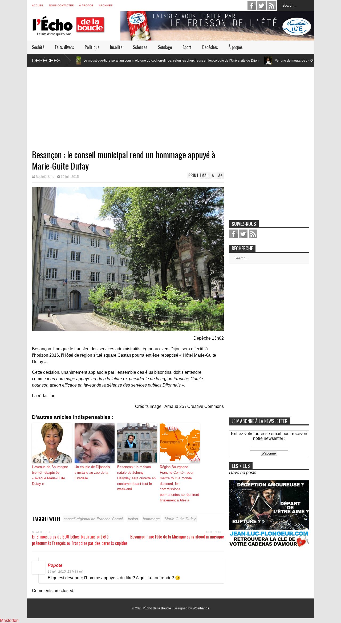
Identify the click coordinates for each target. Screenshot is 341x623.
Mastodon (9, 620)
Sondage (165, 47)
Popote (55, 565)
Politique (92, 47)
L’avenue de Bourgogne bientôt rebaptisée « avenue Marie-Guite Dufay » (50, 475)
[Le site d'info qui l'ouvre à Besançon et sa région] (76, 32)
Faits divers (64, 47)
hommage (151, 519)
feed (271, 5)
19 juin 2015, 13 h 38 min (66, 571)
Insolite (116, 47)
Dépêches (210, 47)
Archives (106, 5)
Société (38, 47)
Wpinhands (201, 608)
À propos (86, 5)
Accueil (38, 5)
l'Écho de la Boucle (157, 608)
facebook (251, 5)
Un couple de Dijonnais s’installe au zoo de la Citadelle (92, 472)
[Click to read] (237, 61)
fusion (133, 519)
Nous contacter (61, 5)
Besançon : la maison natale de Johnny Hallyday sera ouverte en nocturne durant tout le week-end (136, 478)
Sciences (140, 47)
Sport (187, 47)
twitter (261, 5)
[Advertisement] (170, 104)
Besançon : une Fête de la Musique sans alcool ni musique (177, 536)
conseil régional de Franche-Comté (93, 519)
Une (51, 177)
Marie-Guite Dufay (180, 519)
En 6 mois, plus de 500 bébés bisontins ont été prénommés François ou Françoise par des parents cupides (80, 539)
